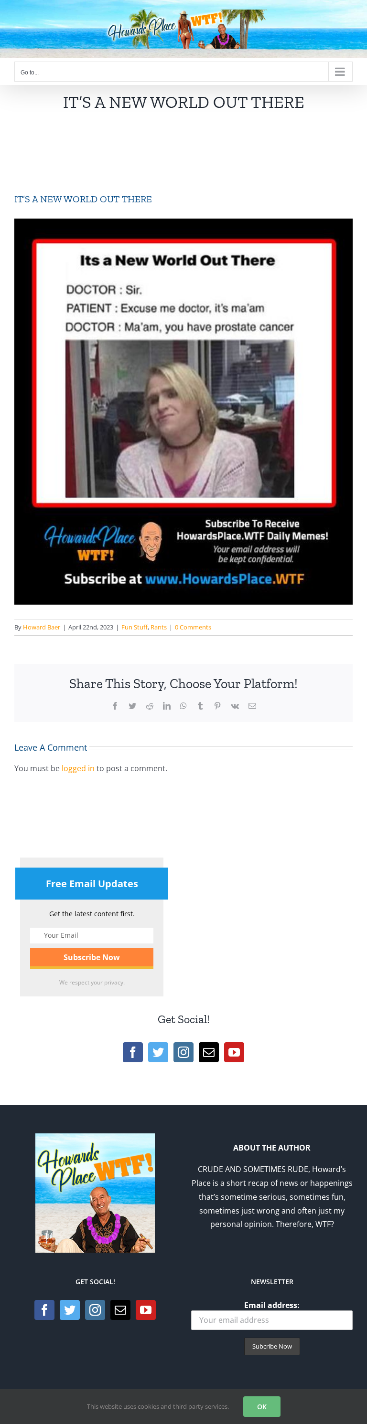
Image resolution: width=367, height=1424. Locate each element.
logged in (78, 768)
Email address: (272, 1305)
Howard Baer (41, 627)
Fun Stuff (134, 627)
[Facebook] (133, 1052)
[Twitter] (158, 1052)
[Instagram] (183, 1052)
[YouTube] (234, 1052)
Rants (159, 627)
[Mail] (209, 1052)
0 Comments (193, 627)
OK (262, 1406)
